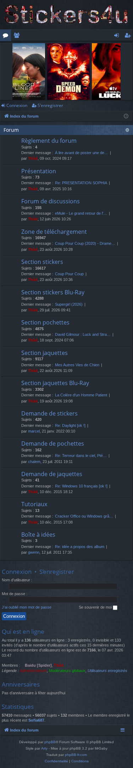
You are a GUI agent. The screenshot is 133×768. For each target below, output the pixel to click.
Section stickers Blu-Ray (52, 292)
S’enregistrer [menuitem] (129, 36)
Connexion (16, 105)
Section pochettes (45, 322)
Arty (44, 748)
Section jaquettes (44, 353)
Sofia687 (36, 720)
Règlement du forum (49, 141)
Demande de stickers (49, 413)
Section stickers (42, 262)
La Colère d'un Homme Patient (81, 395)
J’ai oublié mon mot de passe (26, 607)
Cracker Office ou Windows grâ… (84, 516)
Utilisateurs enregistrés (107, 670)
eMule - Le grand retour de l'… (81, 213)
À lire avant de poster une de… (81, 153)
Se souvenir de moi (96, 607)
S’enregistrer (50, 105)
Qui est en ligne (23, 631)
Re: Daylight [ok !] (70, 425)
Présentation (38, 171)
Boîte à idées (38, 534)
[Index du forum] (66, 14)
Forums (7, 36)
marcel (34, 431)
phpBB (50, 742)
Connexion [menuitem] (118, 36)
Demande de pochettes (52, 443)
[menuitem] (56, 761)
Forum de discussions (50, 201)
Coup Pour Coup (69, 274)
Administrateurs (33, 670)
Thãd (33, 158)
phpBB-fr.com (76, 755)
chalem (34, 461)
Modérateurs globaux (67, 670)
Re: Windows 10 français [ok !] (81, 486)
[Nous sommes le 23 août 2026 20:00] (126, 116)
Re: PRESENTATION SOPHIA (81, 183)
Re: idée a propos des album (79, 546)
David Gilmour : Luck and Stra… (83, 334)
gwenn (33, 552)
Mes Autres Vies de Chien (77, 365)
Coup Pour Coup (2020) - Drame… (85, 243)
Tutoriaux (34, 504)
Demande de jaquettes (51, 474)
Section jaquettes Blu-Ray (55, 383)
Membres (18, 36)
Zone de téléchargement (54, 232)
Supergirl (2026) (69, 304)
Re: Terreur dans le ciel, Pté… (81, 455)
